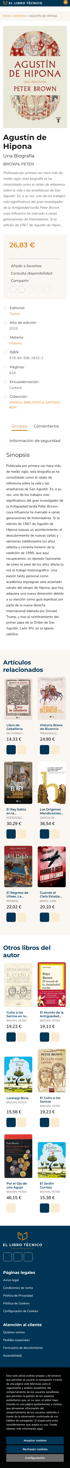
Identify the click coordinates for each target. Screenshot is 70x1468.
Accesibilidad (12, 1355)
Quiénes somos (14, 1332)
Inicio (7, 16)
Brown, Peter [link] (18, 164)
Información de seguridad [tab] (35, 440)
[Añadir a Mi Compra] (11, 749)
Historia (20, 16)
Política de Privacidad (18, 1295)
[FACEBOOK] (7, 1257)
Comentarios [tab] (46, 426)
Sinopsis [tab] (19, 426)
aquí (39, 1429)
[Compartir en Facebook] (12, 289)
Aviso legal (11, 1280)
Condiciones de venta (18, 1288)
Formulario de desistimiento (23, 1348)
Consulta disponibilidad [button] (31, 273)
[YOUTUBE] (28, 1257)
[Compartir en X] (21, 289)
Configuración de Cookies (20, 1311)
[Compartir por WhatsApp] (29, 289)
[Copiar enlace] (47, 289)
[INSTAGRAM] (17, 1257)
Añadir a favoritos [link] (26, 266)
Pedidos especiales (16, 1340)
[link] (21, 749)
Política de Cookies (16, 1303)
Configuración (35, 1458)
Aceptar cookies (35, 1440)
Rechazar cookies (35, 1449)
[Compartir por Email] (38, 289)
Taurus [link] (14, 313)
